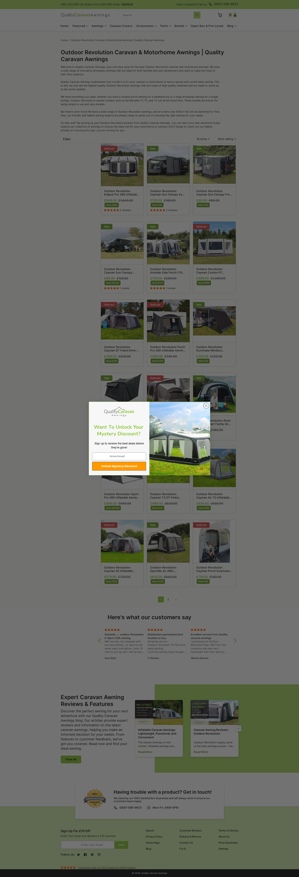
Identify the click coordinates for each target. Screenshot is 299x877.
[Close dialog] (206, 405)
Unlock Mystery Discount (119, 466)
